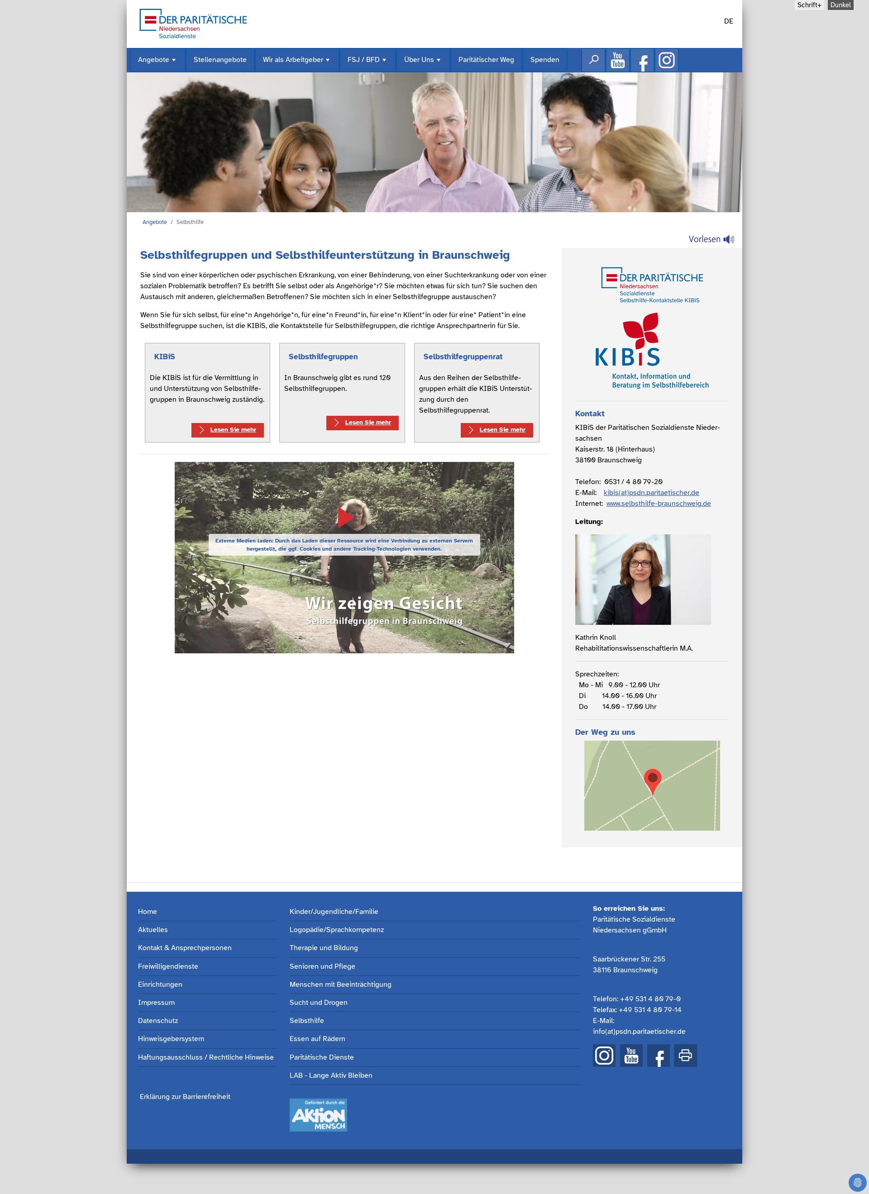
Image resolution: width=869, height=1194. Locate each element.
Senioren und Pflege (322, 966)
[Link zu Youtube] (618, 60)
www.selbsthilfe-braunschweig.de (658, 503)
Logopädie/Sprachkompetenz (337, 930)
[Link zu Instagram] (666, 60)
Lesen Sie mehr (233, 429)
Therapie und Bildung (324, 948)
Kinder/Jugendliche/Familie (334, 912)
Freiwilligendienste (168, 966)
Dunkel (841, 5)
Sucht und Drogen (319, 1003)
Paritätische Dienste (322, 1057)
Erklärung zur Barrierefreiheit (185, 1096)
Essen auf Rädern (317, 1039)
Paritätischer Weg (486, 59)
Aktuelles (153, 930)
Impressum (156, 1003)
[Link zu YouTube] (631, 1055)
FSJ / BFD (368, 63)
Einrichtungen (160, 984)
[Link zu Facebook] (642, 60)
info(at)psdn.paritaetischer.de (639, 1031)
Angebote (157, 63)
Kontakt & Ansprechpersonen (185, 948)
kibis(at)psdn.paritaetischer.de (651, 492)
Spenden (544, 59)
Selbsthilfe (307, 1021)
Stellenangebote (220, 59)
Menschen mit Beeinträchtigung (341, 984)
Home (147, 912)
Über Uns (423, 63)
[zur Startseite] (193, 22)
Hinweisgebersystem (171, 1039)
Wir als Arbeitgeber (297, 63)
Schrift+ (809, 5)
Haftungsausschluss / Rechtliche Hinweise (206, 1057)
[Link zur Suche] (593, 60)
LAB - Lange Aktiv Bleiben (331, 1075)
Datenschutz (158, 1021)
